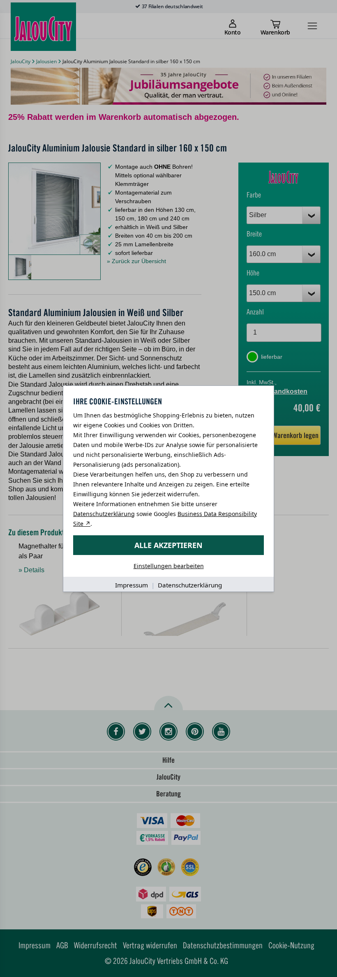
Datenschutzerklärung (104, 514)
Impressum (131, 585)
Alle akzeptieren (168, 545)
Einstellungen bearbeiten (169, 566)
